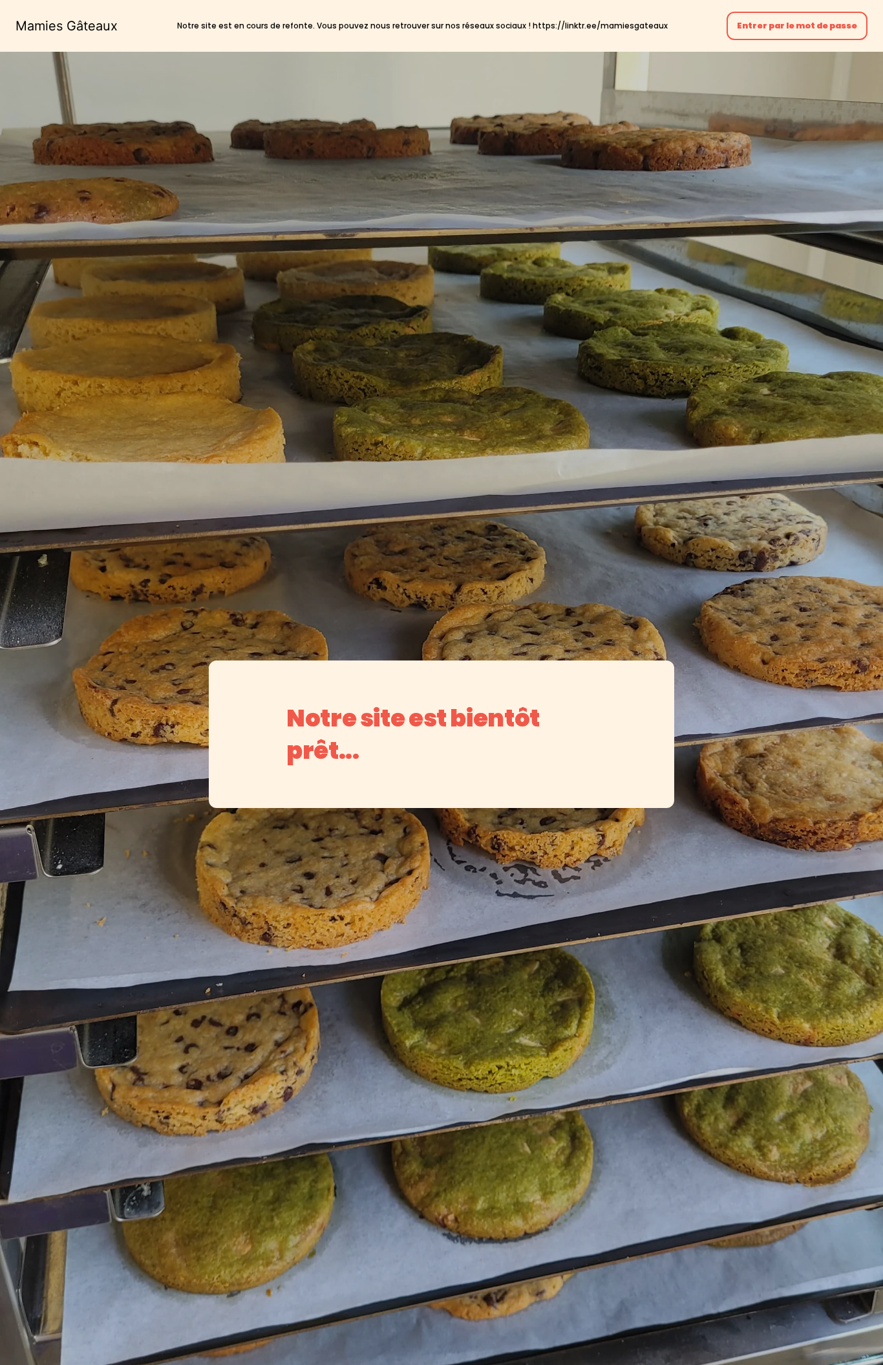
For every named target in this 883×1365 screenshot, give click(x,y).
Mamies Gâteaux (67, 26)
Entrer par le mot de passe (797, 25)
